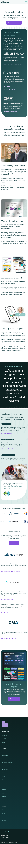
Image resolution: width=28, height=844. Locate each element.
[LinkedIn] (8, 832)
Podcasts (4, 800)
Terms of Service (5, 837)
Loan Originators (5, 738)
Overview (4, 752)
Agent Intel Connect (6, 766)
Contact (4, 820)
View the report (14, 699)
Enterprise (4, 735)
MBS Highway (5, 755)
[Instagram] (5, 832)
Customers (4, 809)
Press (3, 816)
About (3, 813)
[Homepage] (14, 723)
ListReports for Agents (7, 762)
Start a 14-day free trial (14, 23)
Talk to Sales (14, 543)
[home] (5, 2)
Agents (3, 742)
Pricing (3, 776)
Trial (3, 779)
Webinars (4, 796)
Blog (3, 793)
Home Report (5, 769)
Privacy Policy (4, 835)
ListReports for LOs (6, 759)
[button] (25, 2)
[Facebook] (2, 832)
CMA (3, 772)
